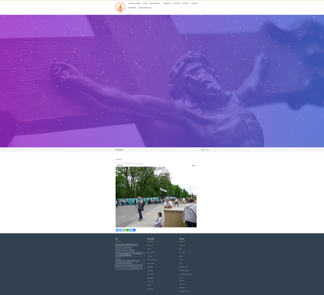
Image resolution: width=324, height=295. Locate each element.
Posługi (177, 3)
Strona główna (151, 252)
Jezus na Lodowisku (123, 248)
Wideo (149, 245)
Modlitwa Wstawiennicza (185, 274)
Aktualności (155, 3)
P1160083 (141, 163)
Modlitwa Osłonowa (184, 270)
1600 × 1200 (133, 163)
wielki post (128, 268)
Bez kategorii (150, 277)
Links (180, 263)
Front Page (182, 252)
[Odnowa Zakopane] (120, 14)
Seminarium (182, 284)
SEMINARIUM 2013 (152, 259)
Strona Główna (134, 3)
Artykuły (149, 285)
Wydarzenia (150, 274)
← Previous (119, 165)
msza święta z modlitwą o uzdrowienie (129, 254)
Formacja (167, 3)
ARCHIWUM (150, 281)
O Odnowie (132, 8)
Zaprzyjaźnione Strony (185, 291)
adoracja (120, 245)
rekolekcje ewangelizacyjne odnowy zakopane (128, 262)
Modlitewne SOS (145, 8)
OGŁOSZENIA (150, 263)
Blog (180, 248)
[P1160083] (156, 197)
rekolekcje (118, 258)
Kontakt (194, 3)
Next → (194, 165)
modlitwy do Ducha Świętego (125, 250)
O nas (145, 3)
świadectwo (136, 268)
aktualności (131, 245)
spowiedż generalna (120, 268)
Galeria (186, 3)
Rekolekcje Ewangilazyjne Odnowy (129, 266)
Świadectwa (150, 288)
